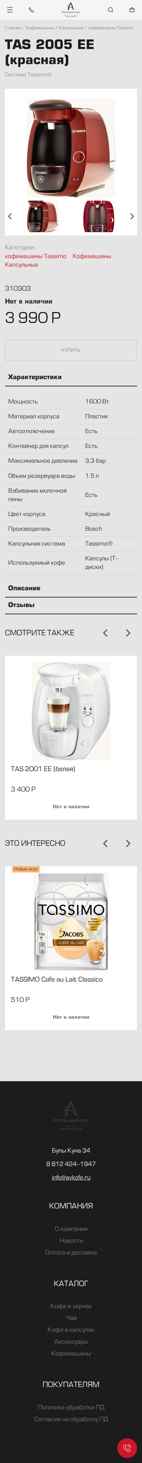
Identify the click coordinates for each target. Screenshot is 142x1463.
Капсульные (21, 265)
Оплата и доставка (71, 1253)
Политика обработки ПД (71, 1408)
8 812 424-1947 (71, 1164)
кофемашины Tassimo (35, 256)
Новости (71, 1241)
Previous (10, 216)
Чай (71, 1318)
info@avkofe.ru (71, 1178)
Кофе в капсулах (71, 1330)
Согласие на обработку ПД (71, 1420)
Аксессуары (71, 1342)
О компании (71, 1229)
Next (132, 216)
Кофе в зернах (71, 1306)
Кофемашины (92, 256)
